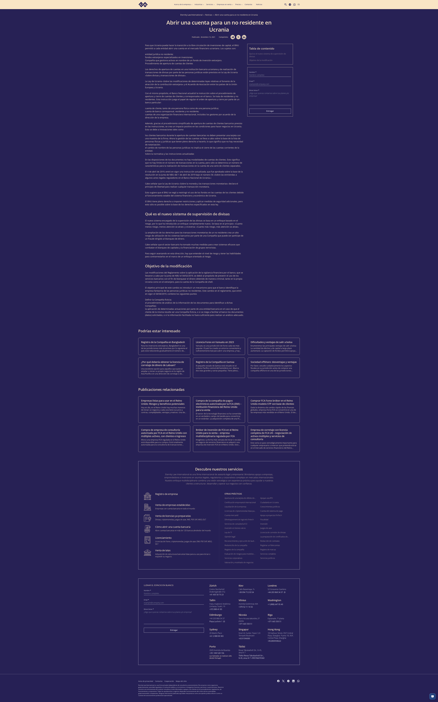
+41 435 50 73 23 (216, 594)
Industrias (198, 4)
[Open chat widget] (432, 696)
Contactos (248, 4)
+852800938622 (274, 641)
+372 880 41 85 (215, 609)
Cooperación (169, 681)
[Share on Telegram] (233, 37)
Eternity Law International (191, 15)
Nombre (252, 72)
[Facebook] (278, 681)
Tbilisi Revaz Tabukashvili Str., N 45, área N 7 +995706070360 (251, 656)
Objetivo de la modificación (260, 60)
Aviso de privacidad (145, 681)
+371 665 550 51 (245, 624)
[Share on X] (238, 37)
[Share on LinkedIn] (244, 37)
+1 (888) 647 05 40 (275, 604)
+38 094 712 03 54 (246, 592)
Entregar (270, 111)
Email (251, 81)
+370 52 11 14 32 (246, 607)
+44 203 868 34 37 (275, 592)
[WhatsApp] (298, 681)
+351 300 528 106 (216, 653)
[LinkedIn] (293, 681)
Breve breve (254, 90)
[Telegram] (288, 681)
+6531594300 (244, 638)
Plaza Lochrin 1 (215, 621)
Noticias (259, 4)
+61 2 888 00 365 (216, 636)
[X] (283, 681)
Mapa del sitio (181, 681)
